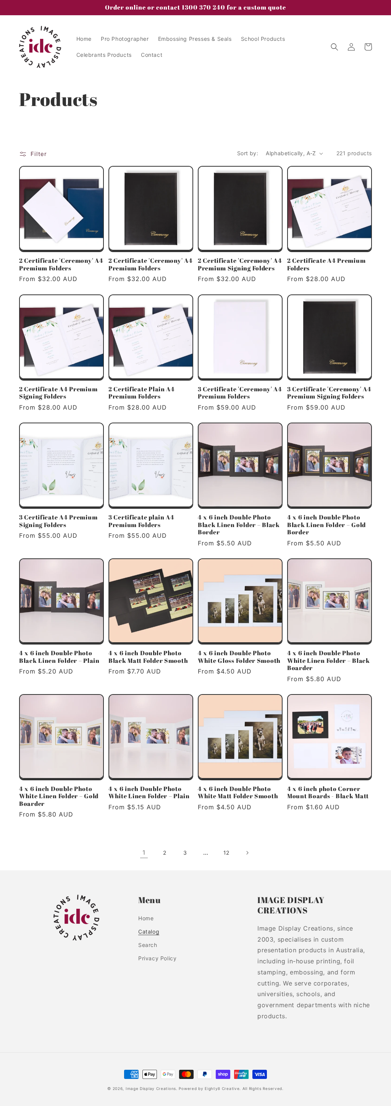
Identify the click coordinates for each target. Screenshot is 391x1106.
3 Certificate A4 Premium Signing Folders (58, 521)
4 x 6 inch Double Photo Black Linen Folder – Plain (59, 656)
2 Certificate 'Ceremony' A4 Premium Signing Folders (240, 264)
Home (145, 918)
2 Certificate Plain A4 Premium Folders (141, 393)
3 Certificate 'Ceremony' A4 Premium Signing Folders (329, 393)
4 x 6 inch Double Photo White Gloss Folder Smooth (239, 656)
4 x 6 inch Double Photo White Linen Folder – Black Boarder (328, 660)
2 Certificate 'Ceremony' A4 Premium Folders (61, 264)
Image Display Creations (151, 1088)
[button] (334, 47)
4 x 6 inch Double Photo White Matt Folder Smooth (238, 792)
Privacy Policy (157, 958)
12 (226, 852)
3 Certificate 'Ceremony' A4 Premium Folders (240, 393)
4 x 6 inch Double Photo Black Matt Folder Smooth (148, 656)
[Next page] (247, 852)
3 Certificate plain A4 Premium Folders (141, 521)
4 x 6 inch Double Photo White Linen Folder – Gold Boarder (59, 796)
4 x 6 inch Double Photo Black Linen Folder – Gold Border (326, 525)
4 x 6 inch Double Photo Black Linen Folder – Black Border (239, 525)
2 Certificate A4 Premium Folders (326, 264)
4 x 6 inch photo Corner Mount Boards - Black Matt (328, 792)
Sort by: (247, 153)
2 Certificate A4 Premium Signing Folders (58, 393)
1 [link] (143, 852)
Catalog (148, 931)
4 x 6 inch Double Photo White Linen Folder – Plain (149, 792)
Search (147, 945)
